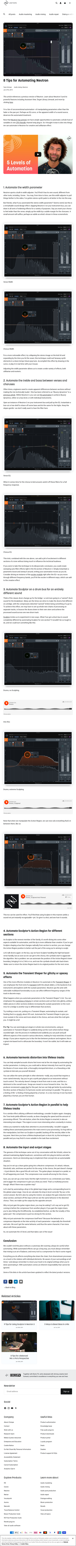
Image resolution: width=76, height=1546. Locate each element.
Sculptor (6, 617)
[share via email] (21, 1282)
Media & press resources (12, 1438)
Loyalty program (46, 1442)
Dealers (43, 1449)
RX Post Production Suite (12, 1518)
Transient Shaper (62, 982)
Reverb (42, 1506)
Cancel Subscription (11, 1465)
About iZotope (9, 1422)
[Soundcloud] (15, 1408)
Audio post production (48, 1491)
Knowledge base (46, 1426)
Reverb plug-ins (9, 1522)
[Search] (56, 3)
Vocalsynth (8, 1498)
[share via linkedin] (16, 1282)
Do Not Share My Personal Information (17, 1449)
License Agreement (10, 1453)
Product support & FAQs (48, 1453)
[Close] (73, 1538)
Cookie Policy (24, 1544)
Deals (42, 1445)
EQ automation (46, 395)
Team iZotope (7, 87)
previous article (9, 395)
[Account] (60, 3)
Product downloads (47, 1434)
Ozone (6, 1487)
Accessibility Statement (12, 1457)
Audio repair (54, 14)
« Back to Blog (9, 1287)
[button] (4, 14)
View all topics (45, 1514)
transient (33, 985)
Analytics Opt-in (9, 1469)
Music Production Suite (12, 1514)
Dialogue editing (46, 1498)
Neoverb (7, 1506)
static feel (25, 1087)
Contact (6, 1426)
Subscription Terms (11, 1461)
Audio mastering (25, 14)
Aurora (6, 1502)
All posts (12, 14)
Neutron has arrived (19, 120)
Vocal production (46, 1510)
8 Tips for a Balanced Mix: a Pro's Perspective (19, 1357)
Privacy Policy (14, 1544)
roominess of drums (23, 1001)
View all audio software (12, 1526)
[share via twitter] (11, 1282)
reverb (19, 1014)
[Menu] (70, 3)
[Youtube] (12, 1408)
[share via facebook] (5, 1282)
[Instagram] (8, 1408)
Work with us (8, 1430)
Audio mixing (40, 14)
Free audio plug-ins (47, 1430)
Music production (46, 1502)
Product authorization (48, 1422)
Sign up (66, 1391)
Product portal (45, 1438)
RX (5, 1483)
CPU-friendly (21, 123)
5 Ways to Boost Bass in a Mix (56, 1324)
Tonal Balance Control (11, 1510)
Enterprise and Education (12, 1442)
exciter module (37, 574)
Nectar (6, 1495)
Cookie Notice (9, 1445)
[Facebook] (5, 1408)
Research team (9, 1434)
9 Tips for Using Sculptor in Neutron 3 (19, 1324)
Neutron (25, 87)
